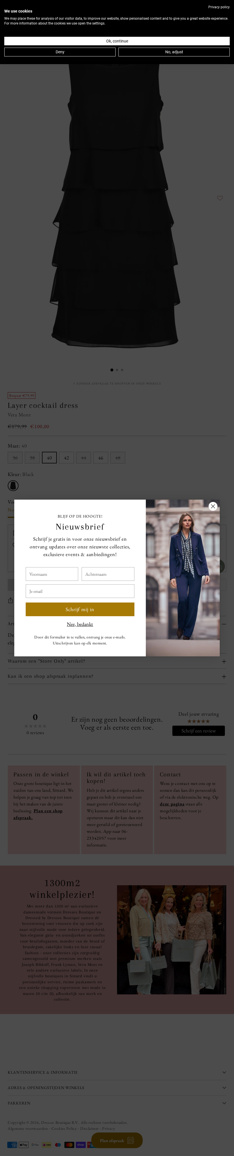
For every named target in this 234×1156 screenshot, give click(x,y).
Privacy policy (219, 7)
